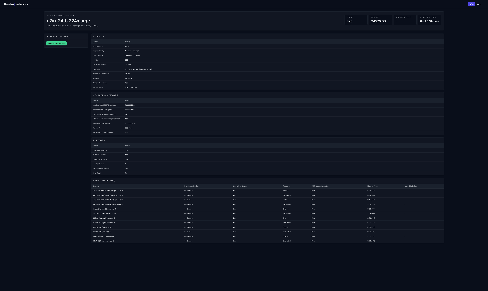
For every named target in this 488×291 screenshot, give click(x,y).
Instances (22, 4)
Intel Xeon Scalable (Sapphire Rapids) (138, 69)
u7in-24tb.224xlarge (132, 55)
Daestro (9, 4)
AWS (471, 4)
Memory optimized (64, 16)
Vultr (479, 4)
